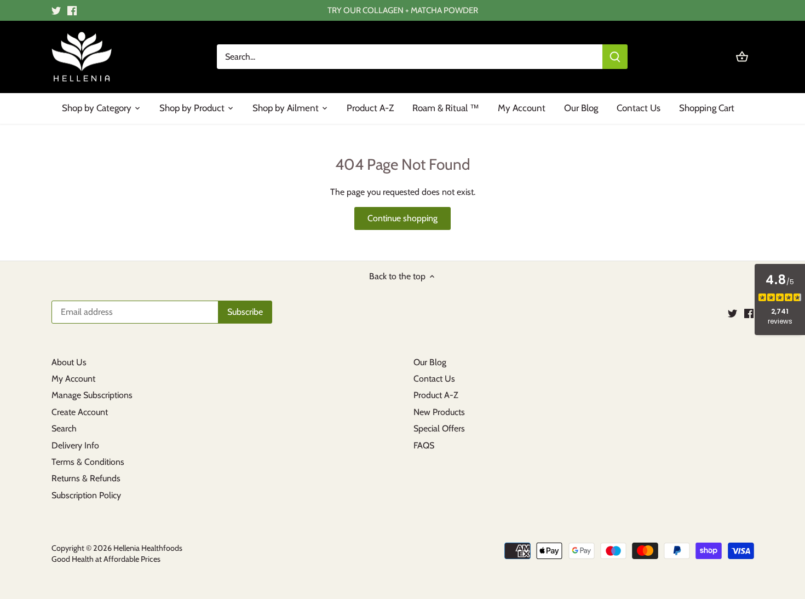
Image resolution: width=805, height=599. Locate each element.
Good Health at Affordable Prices (105, 559)
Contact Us (434, 378)
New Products (439, 412)
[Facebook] (72, 10)
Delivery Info (75, 445)
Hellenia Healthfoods (147, 548)
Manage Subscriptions (92, 395)
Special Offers (439, 428)
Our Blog (429, 362)
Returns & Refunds (85, 478)
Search (64, 428)
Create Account (79, 412)
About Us (69, 362)
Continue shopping (402, 218)
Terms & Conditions (87, 462)
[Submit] (615, 56)
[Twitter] (56, 10)
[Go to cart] (742, 57)
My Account (73, 378)
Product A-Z (435, 395)
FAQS (423, 445)
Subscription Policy (86, 495)
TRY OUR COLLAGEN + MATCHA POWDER (402, 10)
